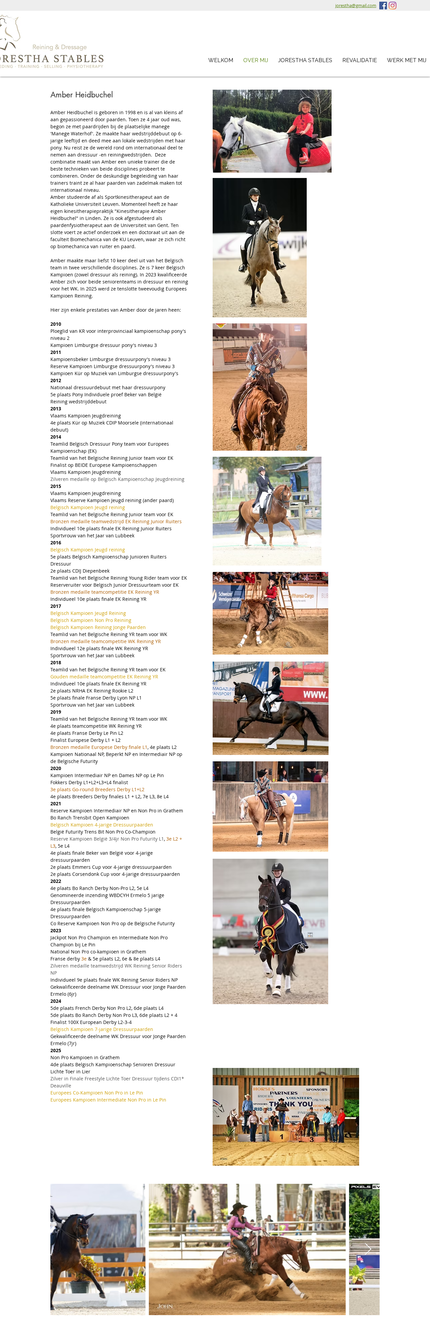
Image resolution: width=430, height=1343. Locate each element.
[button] (305, 60)
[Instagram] (392, 5)
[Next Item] (368, 1249)
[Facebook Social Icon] (383, 5)
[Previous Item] (62, 1249)
